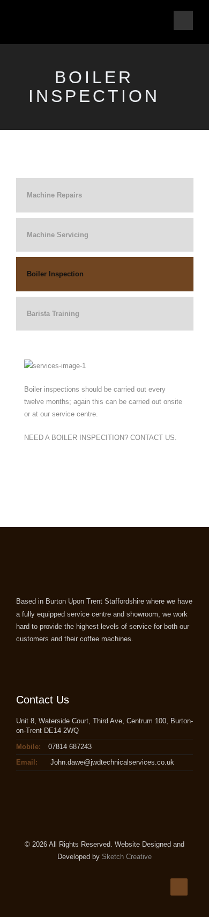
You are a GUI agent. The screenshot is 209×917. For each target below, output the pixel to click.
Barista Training (53, 314)
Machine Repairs (54, 195)
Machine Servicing (57, 235)
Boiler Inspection (55, 274)
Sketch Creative (127, 857)
